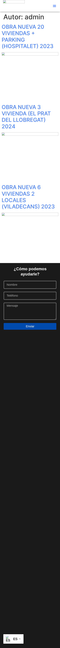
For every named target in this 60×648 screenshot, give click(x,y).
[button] (54, 5)
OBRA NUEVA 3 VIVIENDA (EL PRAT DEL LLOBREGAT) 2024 (26, 117)
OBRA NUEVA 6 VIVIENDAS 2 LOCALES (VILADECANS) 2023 (28, 197)
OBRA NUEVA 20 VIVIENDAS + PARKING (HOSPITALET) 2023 (28, 36)
